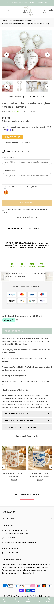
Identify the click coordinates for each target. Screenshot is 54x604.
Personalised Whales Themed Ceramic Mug (40, 475)
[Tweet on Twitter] (27, 96)
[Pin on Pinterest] (31, 96)
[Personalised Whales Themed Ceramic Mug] (40, 458)
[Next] (47, 54)
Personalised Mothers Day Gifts (22, 20)
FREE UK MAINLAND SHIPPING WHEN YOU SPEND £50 (27, 3)
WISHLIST (28, 602)
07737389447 (11, 537)
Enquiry (27, 142)
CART (39, 602)
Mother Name (8, 157)
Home (4, 20)
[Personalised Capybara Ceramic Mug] (14, 458)
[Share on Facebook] (24, 96)
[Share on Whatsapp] (41, 96)
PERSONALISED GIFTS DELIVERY (19, 420)
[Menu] (3, 11)
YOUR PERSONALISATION (17, 413)
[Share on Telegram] (38, 96)
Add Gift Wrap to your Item (22, 187)
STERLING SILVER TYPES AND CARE (21, 427)
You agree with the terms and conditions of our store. (24, 210)
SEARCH (49, 602)
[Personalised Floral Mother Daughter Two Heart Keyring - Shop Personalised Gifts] (19, 86)
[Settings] (44, 11)
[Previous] (6, 54)
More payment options (27, 217)
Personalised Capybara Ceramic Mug (14, 475)
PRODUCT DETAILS (14, 331)
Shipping (6, 121)
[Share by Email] (44, 96)
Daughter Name (9, 171)
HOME (4, 602)
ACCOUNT (15, 602)
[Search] (8, 11)
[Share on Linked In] (34, 96)
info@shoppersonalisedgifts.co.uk (20, 542)
